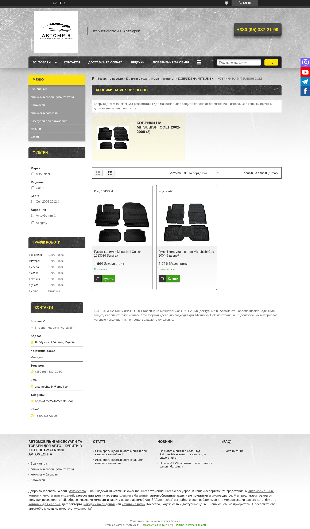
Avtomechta (163, 499)
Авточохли (38, 105)
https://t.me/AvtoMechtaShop (54, 401)
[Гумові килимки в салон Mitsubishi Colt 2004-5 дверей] (187, 222)
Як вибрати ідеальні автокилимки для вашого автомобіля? (121, 452)
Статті (35, 136)
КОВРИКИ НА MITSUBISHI (196, 78)
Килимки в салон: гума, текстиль (53, 97)
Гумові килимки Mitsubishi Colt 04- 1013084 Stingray (118, 253)
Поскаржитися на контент (156, 525)
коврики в (133, 495)
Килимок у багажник (44, 474)
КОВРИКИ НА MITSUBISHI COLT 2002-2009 (159, 127)
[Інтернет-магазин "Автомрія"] (55, 31)
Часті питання (234, 451)
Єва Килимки (40, 463)
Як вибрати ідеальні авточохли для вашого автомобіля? (119, 461)
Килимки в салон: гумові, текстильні (150, 78)
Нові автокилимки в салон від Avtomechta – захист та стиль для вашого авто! (183, 454)
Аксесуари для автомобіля (49, 121)
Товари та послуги (110, 78)
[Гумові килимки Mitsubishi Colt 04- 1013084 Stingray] (122, 222)
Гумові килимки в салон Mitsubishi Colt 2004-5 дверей (186, 253)
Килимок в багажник (44, 113)
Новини (36, 128)
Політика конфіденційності (190, 525)
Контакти (72, 62)
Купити (108, 278)
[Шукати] (271, 62)
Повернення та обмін (171, 62)
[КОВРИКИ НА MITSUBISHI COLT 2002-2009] (113, 138)
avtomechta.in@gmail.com (52, 386)
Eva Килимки (39, 89)
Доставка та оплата (105, 62)
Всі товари (42, 62)
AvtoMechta (77, 491)
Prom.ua (175, 521)
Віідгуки (137, 62)
